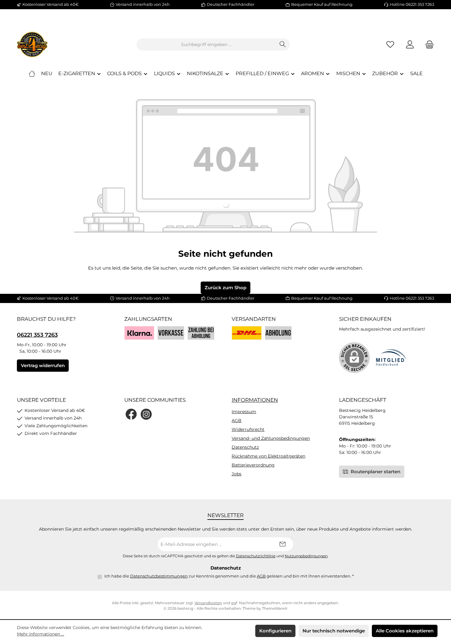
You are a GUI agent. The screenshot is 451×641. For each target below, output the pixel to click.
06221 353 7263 (37, 335)
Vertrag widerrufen (43, 365)
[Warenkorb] (427, 44)
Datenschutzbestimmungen (159, 576)
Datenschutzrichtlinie (256, 556)
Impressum (244, 411)
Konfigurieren (275, 631)
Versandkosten (208, 603)
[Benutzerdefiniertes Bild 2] (278, 333)
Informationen (255, 400)
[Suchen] (283, 44)
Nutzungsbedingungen (306, 556)
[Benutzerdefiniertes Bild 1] (247, 333)
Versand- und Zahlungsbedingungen (271, 438)
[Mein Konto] (410, 44)
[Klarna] (139, 333)
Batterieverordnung (253, 465)
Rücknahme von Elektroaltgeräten (268, 456)
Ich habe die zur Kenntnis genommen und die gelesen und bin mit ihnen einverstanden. (229, 576)
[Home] (32, 73)
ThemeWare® (274, 608)
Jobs (236, 474)
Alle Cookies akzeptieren (405, 631)
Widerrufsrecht (248, 429)
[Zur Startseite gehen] (32, 44)
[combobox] (206, 44)
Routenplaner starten (374, 471)
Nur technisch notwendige (334, 631)
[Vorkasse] (170, 333)
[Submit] (282, 544)
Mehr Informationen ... (40, 634)
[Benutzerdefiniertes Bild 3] (200, 333)
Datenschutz (245, 447)
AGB (236, 420)
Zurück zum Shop (225, 287)
